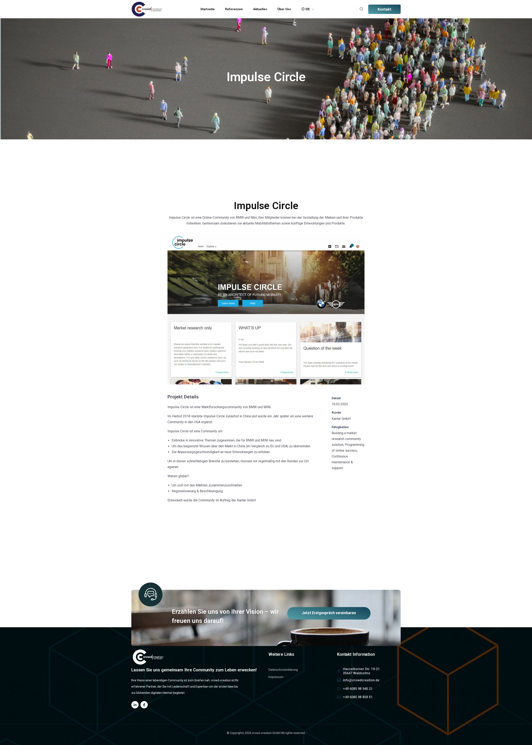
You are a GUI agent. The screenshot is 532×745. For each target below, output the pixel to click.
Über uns (284, 9)
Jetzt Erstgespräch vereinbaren (329, 613)
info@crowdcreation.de (361, 680)
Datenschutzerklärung (283, 669)
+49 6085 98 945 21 (358, 689)
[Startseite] (147, 9)
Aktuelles (260, 9)
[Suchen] (361, 9)
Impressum (275, 677)
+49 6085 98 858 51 (358, 697)
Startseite (207, 9)
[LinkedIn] (135, 704)
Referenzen (234, 9)
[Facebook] (144, 704)
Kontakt (384, 9)
